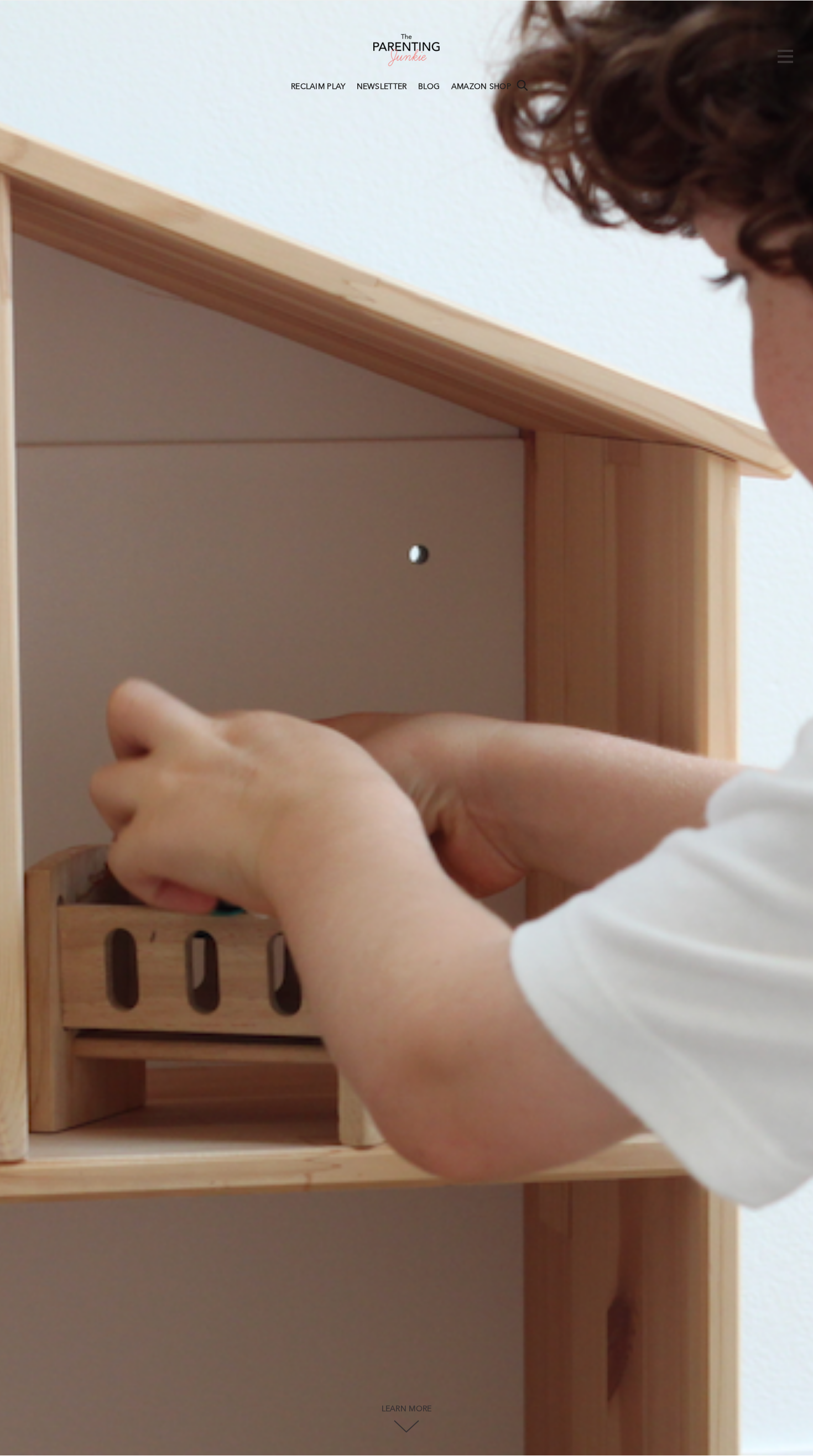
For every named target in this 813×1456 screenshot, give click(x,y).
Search (522, 85)
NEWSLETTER (382, 87)
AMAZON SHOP (481, 87)
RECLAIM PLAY (318, 87)
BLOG (429, 87)
